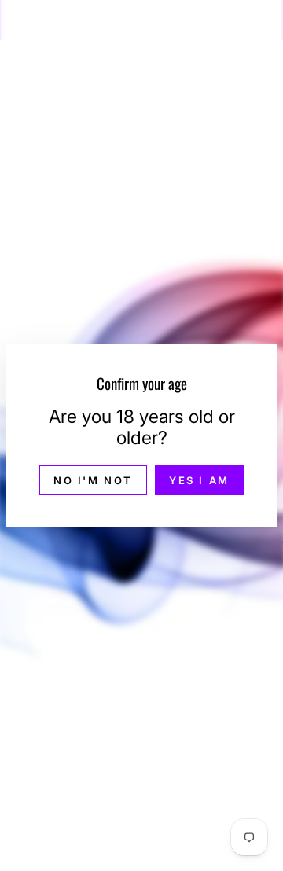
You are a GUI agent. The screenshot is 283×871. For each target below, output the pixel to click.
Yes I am (199, 480)
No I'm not (93, 480)
